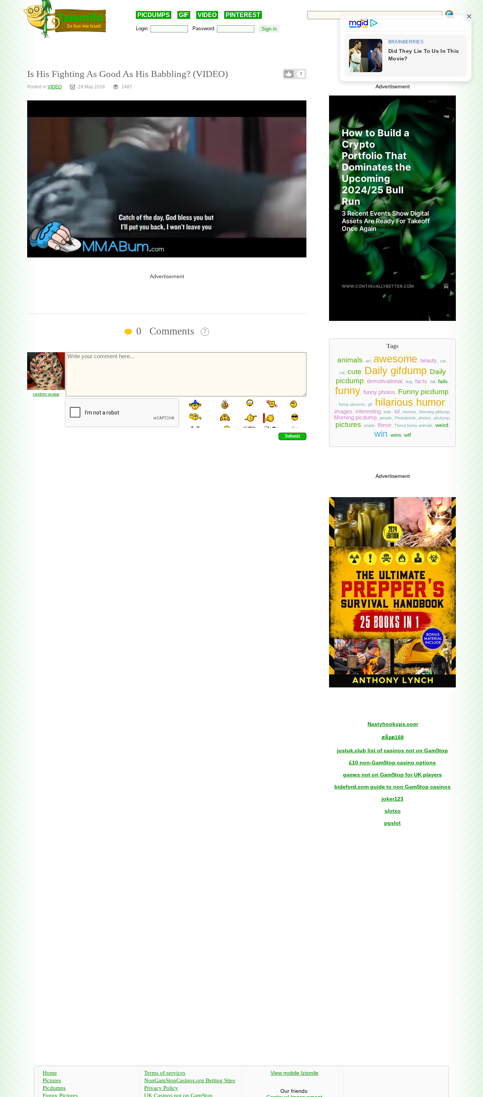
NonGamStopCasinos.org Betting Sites (189, 1080)
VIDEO (207, 15)
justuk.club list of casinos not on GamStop (392, 750)
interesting (368, 411)
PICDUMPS (153, 15)
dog (408, 381)
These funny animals (413, 425)
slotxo (393, 811)
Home (50, 1073)
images (343, 411)
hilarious (394, 402)
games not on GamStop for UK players (392, 775)
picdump (441, 418)
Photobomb (405, 418)
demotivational (384, 381)
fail (432, 381)
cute (354, 372)
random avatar (46, 394)
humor (430, 402)
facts (421, 381)
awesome (395, 359)
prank (369, 425)
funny (347, 390)
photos (424, 418)
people (386, 418)
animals (350, 360)
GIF (184, 15)
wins (396, 435)
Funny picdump (423, 392)
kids (387, 412)
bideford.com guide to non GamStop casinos (392, 787)
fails (443, 381)
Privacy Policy (161, 1088)
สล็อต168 (392, 737)
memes (409, 412)
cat (342, 372)
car (443, 361)
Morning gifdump (434, 412)
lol (397, 411)
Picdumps (54, 1088)
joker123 (392, 799)
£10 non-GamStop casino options (392, 763)
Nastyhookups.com (393, 724)
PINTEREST (243, 15)
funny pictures (352, 404)
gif (370, 404)
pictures (348, 424)
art (368, 361)
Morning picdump (355, 417)
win (381, 434)
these (384, 425)
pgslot (392, 823)
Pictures (52, 1080)
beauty (428, 360)
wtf (407, 435)
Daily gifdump (396, 370)
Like (289, 74)
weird (441, 425)
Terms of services (164, 1073)
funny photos (379, 392)
